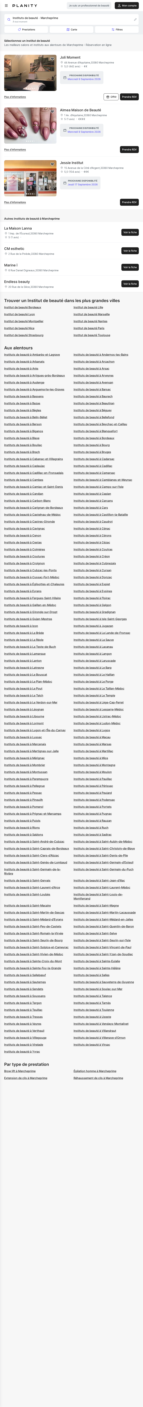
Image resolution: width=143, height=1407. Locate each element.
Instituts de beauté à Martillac (93, 751)
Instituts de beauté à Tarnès (92, 1003)
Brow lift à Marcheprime (20, 1071)
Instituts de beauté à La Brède (24, 633)
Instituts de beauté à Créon (92, 556)
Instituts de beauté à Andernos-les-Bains (101, 354)
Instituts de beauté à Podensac (94, 799)
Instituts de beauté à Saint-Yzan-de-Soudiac (103, 954)
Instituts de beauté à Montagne (94, 765)
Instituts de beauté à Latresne (24, 667)
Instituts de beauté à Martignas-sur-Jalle (31, 751)
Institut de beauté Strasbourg (23, 335)
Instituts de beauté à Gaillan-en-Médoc (30, 605)
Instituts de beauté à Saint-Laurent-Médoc (102, 887)
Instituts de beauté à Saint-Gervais (27, 880)
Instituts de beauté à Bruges (92, 452)
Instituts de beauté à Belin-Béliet (25, 417)
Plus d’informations (15, 96)
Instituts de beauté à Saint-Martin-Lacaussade (105, 912)
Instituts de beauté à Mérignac (24, 758)
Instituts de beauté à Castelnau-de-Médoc (32, 514)
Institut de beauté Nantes (90, 321)
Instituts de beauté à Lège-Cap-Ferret (99, 702)
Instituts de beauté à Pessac (23, 793)
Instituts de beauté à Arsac (91, 368)
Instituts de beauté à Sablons (23, 834)
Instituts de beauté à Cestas (23, 542)
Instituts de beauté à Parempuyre (26, 779)
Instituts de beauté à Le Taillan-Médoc (99, 688)
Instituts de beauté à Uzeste (92, 1017)
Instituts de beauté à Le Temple (94, 695)
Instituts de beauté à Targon (23, 1003)
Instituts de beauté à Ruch (91, 827)
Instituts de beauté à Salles (92, 975)
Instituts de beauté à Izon (21, 626)
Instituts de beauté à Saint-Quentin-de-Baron (104, 926)
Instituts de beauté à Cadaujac (24, 466)
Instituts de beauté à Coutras (93, 549)
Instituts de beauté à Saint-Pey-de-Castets (32, 926)
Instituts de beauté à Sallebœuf (25, 975)
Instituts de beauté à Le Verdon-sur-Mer (30, 702)
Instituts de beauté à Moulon (93, 772)
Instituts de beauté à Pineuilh (23, 799)
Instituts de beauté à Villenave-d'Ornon (100, 1037)
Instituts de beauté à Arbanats (24, 361)
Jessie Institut (71, 163)
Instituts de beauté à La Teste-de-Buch (30, 646)
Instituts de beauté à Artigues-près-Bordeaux (34, 375)
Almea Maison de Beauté (80, 110)
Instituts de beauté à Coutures (24, 556)
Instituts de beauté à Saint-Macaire (27, 905)
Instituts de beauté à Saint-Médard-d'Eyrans (33, 919)
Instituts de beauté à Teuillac (23, 1010)
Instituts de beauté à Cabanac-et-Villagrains (33, 459)
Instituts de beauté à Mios (91, 758)
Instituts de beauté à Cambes (23, 480)
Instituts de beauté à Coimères (24, 549)
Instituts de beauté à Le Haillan (94, 674)
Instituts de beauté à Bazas (22, 403)
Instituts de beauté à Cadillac (93, 466)
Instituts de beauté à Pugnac (93, 813)
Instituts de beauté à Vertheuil (24, 1030)
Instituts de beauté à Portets (93, 806)
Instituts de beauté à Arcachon (94, 361)
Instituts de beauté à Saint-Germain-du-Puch (104, 869)
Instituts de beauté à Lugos (92, 730)
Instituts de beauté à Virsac (92, 1044)
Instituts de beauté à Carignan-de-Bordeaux (33, 507)
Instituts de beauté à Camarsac (94, 473)
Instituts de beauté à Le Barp (93, 667)
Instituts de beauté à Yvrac (22, 1051)
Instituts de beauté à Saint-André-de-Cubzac (34, 841)
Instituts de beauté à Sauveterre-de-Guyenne (104, 982)
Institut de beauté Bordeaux (22, 307)
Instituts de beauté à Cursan (92, 570)
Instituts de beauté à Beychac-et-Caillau (100, 424)
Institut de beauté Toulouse (92, 335)
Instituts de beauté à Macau (92, 737)
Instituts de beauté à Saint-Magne (96, 905)
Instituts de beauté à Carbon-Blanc (27, 500)
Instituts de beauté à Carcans (93, 500)
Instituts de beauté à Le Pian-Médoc (28, 681)
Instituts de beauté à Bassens (24, 396)
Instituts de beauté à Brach (22, 452)
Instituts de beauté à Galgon (92, 605)
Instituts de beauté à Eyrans (23, 591)
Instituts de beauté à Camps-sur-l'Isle (98, 486)
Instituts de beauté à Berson (23, 424)
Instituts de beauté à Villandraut (95, 1030)
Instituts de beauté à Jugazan (93, 626)
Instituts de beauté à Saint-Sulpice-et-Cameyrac (36, 947)
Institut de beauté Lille (88, 307)
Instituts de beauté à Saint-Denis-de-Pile (101, 855)
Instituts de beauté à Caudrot (93, 521)
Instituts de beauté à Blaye (21, 438)
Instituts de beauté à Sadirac (93, 834)
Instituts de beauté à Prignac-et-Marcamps (32, 813)
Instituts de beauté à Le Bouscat (25, 674)
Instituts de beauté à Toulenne (94, 1010)
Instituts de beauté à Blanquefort (96, 431)
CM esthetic (14, 249)
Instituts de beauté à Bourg (92, 445)
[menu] (6, 5)
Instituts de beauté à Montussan (25, 772)
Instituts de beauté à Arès (21, 368)
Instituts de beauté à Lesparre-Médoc (99, 709)
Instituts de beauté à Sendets (23, 989)
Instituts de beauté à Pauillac (93, 779)
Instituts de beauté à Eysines (93, 591)
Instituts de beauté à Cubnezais (95, 563)
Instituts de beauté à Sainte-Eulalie (97, 961)
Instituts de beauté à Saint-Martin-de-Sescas (34, 912)
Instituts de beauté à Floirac (92, 598)
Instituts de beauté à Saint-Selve (95, 933)
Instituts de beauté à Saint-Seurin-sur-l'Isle (102, 940)
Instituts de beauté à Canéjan (23, 493)
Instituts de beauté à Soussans (25, 996)
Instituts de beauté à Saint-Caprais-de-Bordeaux (36, 848)
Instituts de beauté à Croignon (24, 563)
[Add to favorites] (52, 59)
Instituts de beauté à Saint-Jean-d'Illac (99, 880)
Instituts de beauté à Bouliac (23, 445)
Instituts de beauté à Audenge (24, 382)
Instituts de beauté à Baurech (93, 396)
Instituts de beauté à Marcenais (25, 744)
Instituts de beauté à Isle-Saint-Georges (100, 619)
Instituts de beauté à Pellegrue (24, 786)
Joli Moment (70, 57)
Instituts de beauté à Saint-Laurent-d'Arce (32, 887)
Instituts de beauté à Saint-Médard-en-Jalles (103, 919)
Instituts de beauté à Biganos (23, 431)
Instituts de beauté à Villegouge (25, 1037)
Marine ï (10, 265)
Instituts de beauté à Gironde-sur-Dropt (30, 612)
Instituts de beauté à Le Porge (93, 681)
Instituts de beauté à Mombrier (24, 765)
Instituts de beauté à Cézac (92, 542)
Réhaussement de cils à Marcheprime (98, 1078)
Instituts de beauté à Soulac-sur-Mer (98, 989)
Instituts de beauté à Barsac (92, 389)
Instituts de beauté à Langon (93, 653)
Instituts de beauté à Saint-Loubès (27, 894)
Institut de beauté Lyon (19, 314)
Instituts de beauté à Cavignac (24, 528)
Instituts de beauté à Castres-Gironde (29, 521)
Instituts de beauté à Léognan (24, 709)
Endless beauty (17, 282)
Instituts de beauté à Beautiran (94, 403)
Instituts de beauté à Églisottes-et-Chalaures (34, 584)
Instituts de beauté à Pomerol (23, 806)
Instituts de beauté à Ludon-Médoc (97, 723)
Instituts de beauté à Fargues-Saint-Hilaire (32, 598)
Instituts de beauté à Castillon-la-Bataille (101, 514)
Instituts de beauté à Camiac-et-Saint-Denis (33, 486)
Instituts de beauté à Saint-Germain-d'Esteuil (103, 862)
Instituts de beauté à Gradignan (95, 612)
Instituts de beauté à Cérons (92, 535)
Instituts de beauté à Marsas (92, 744)
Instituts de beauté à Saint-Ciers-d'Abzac (31, 855)
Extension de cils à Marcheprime (25, 1078)
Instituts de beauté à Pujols (22, 820)
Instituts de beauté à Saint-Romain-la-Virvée (33, 933)
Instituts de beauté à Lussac (23, 737)
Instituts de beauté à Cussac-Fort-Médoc (31, 577)
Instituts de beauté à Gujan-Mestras (28, 619)
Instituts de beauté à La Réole (23, 640)
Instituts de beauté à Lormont (24, 723)
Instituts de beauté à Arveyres (94, 375)
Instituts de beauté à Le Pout (23, 688)
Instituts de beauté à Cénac (92, 528)
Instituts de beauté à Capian (92, 493)
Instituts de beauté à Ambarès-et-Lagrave (32, 354)
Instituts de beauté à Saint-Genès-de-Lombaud (35, 862)
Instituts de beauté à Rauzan (93, 820)
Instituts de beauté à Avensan (93, 382)
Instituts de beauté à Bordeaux (94, 438)
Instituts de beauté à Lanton (23, 660)
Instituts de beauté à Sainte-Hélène (97, 968)
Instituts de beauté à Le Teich (23, 695)
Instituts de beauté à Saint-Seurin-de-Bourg (33, 940)
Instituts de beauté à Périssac (93, 786)
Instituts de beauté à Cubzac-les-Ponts (30, 570)
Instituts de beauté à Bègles (22, 410)
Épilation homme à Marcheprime (95, 1071)
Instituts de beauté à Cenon (22, 535)
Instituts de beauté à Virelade (23, 1044)
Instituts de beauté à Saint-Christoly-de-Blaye (104, 848)
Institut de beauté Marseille (92, 314)
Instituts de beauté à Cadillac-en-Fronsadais (33, 473)
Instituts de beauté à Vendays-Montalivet (101, 1023)
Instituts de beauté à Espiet (92, 584)
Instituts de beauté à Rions (22, 827)
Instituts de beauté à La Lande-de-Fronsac (102, 633)
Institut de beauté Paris (89, 328)
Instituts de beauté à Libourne (24, 716)
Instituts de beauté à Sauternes (25, 982)
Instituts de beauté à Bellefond (94, 417)
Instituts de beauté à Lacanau (93, 646)
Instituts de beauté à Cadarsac (94, 459)
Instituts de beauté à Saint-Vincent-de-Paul (102, 947)
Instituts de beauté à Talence (93, 996)
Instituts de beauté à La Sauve (94, 640)
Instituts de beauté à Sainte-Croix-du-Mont (33, 961)
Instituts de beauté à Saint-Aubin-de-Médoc (103, 841)
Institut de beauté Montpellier (23, 321)
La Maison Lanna (18, 228)
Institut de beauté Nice (19, 328)
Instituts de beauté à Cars (91, 507)
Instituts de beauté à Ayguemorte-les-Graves (34, 389)
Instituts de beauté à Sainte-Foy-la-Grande (32, 968)
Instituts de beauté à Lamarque (25, 653)
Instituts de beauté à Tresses (23, 1017)
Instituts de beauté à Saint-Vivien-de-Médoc (33, 954)
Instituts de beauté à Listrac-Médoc (97, 716)
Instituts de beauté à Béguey (93, 410)
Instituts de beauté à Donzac (93, 577)
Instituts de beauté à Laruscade (95, 660)
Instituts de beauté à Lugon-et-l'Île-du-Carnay (35, 730)
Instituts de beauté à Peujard (93, 793)
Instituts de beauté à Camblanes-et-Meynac (103, 480)
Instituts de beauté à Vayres (22, 1023)
